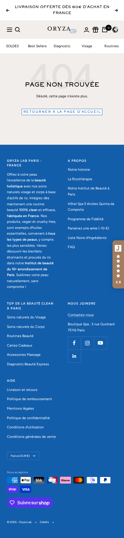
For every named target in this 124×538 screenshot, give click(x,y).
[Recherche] (17, 29)
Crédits (44, 522)
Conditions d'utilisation (25, 427)
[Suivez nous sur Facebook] (74, 343)
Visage (87, 46)
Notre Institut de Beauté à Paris (88, 191)
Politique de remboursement (29, 399)
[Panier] (105, 29)
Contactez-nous (81, 315)
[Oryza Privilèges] (95, 29)
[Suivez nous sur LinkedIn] (74, 355)
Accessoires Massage (24, 355)
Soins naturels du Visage (26, 317)
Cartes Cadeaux (19, 345)
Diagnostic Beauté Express (28, 364)
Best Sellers (37, 46)
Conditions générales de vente (31, 437)
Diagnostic (62, 46)
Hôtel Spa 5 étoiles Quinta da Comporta (91, 207)
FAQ (71, 247)
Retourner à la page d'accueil (62, 112)
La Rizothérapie (80, 179)
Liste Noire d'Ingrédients (87, 238)
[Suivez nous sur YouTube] (100, 343)
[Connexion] (86, 29)
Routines (111, 46)
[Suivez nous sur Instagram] (87, 343)
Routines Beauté (20, 336)
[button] (118, 264)
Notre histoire (79, 170)
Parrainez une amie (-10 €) (88, 228)
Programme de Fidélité (86, 219)
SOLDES (12, 46)
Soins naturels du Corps (26, 327)
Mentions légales (20, 408)
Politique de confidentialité (28, 418)
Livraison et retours (22, 390)
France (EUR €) (20, 456)
